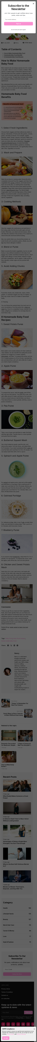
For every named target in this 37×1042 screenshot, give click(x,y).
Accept (6, 1038)
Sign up (18, 23)
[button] (34, 1029)
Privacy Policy (10, 1034)
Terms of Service (21, 1034)
